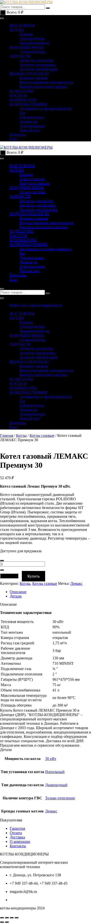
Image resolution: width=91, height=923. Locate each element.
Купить (33, 576)
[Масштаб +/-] (2, 917)
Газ (22, 113)
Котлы (21, 435)
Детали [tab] (16, 596)
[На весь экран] (7, 917)
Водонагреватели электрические (46, 82)
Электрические (32, 38)
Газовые (26, 34)
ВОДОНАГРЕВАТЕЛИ (29, 73)
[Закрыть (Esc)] (16, 917)
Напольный (55, 772)
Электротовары (32, 126)
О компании (20, 841)
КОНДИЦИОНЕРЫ (26, 47)
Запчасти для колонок (37, 65)
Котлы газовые (42, 435)
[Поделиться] (12, 917)
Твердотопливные (34, 43)
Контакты (18, 135)
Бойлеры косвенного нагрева (43, 87)
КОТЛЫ (17, 30)
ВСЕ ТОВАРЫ (22, 25)
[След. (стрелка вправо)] (7, 922)
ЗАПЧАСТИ (20, 56)
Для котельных (31, 117)
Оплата (16, 833)
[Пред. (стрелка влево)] (2, 922)
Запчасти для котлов (36, 60)
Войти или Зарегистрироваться (36, 305)
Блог (13, 139)
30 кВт (50, 759)
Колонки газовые (33, 78)
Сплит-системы (32, 52)
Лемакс (76, 583)
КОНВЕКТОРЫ (23, 100)
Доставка (17, 837)
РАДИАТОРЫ (21, 91)
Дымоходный (56, 785)
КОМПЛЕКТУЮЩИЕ (29, 104)
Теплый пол (29, 130)
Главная (6, 435)
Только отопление (60, 798)
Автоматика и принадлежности (45, 108)
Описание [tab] (18, 592)
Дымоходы (28, 122)
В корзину (9, 576)
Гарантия (17, 828)
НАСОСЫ (18, 95)
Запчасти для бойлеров (38, 69)
